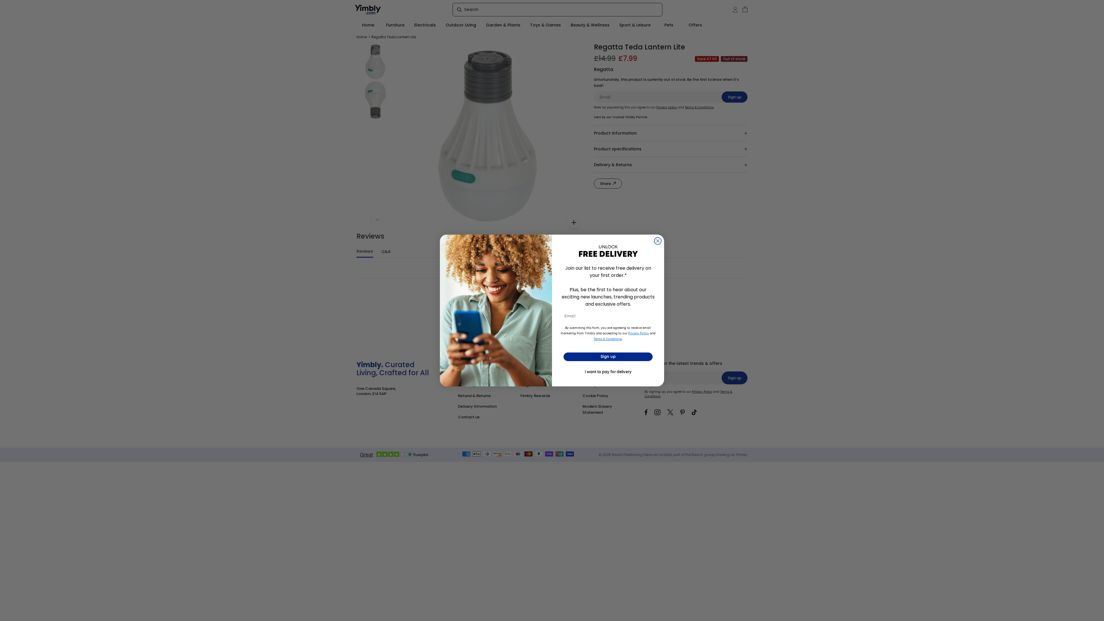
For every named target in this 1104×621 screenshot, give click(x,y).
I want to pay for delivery (608, 372)
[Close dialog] (657, 240)
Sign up (608, 357)
